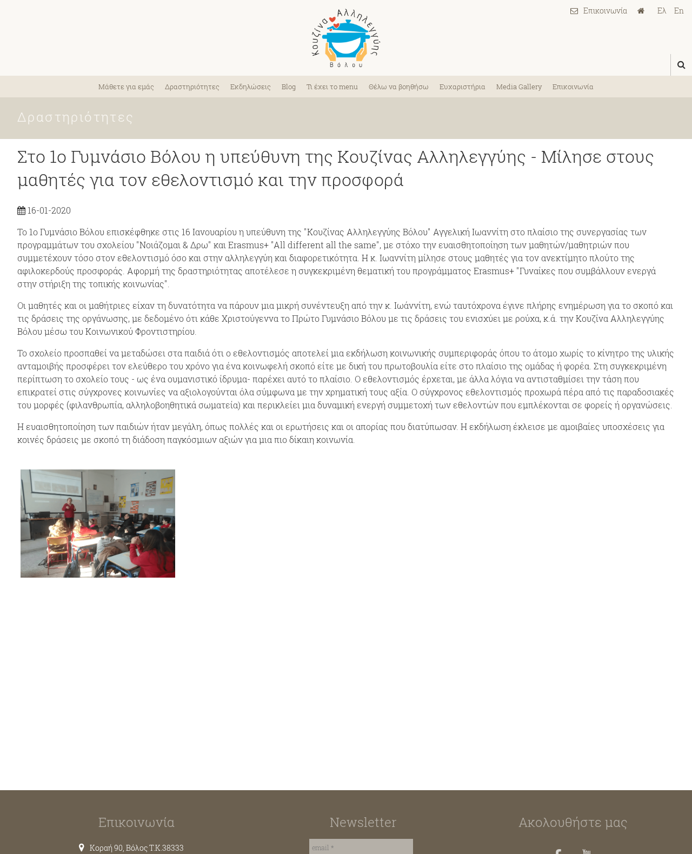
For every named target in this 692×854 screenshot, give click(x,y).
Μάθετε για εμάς (126, 86)
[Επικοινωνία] (599, 10)
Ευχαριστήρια (462, 86)
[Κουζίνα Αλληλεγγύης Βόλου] (346, 38)
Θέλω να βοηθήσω (399, 86)
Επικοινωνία (573, 86)
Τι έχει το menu (332, 86)
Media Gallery (519, 86)
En (679, 10)
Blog (289, 86)
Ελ (662, 10)
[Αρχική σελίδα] (644, 10)
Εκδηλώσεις (250, 86)
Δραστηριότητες (192, 86)
